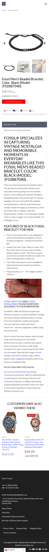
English (11, 550)
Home (4, 10)
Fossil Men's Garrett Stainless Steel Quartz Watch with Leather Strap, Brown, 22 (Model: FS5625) (12, 445)
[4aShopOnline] (4, 4)
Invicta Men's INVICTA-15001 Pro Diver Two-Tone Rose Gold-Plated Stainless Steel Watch (34, 443)
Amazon (9, 375)
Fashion (23, 372)
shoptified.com (28, 545)
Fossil (10, 327)
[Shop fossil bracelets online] (23, 288)
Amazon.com (17, 391)
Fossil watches (13, 301)
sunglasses (20, 359)
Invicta (27, 437)
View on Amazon (13, 102)
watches (9, 349)
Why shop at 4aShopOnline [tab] (17, 130)
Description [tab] (10, 125)
